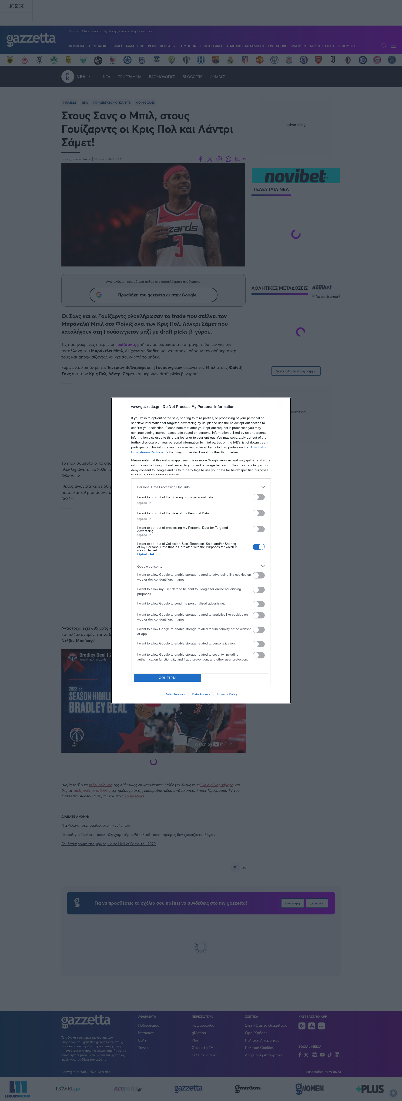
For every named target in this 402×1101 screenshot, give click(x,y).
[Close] (281, 407)
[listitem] (201, 486)
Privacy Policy (227, 694)
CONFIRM (167, 678)
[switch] (259, 497)
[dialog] (201, 550)
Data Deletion (175, 694)
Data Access (201, 694)
